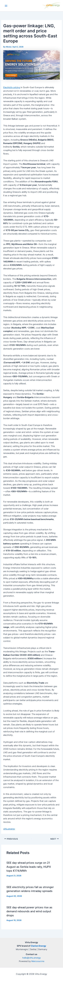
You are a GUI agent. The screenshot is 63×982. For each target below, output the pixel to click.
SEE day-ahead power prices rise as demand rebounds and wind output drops (29, 911)
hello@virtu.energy (31, 957)
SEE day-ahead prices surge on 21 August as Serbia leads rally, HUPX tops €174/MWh (28, 866)
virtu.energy (9, 829)
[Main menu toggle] (6, 6)
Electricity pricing (11, 87)
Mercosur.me (37, 961)
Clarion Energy (38, 946)
